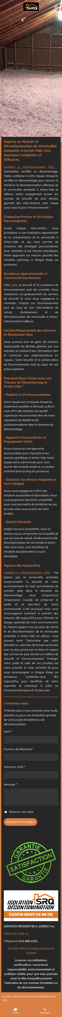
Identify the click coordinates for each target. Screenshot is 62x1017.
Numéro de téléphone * (19, 749)
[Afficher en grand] (31, 905)
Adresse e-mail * (14, 766)
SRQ (14, 285)
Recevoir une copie (21, 811)
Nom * (8, 731)
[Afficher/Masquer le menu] (56, 6)
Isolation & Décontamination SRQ (30, 167)
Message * (10, 784)
